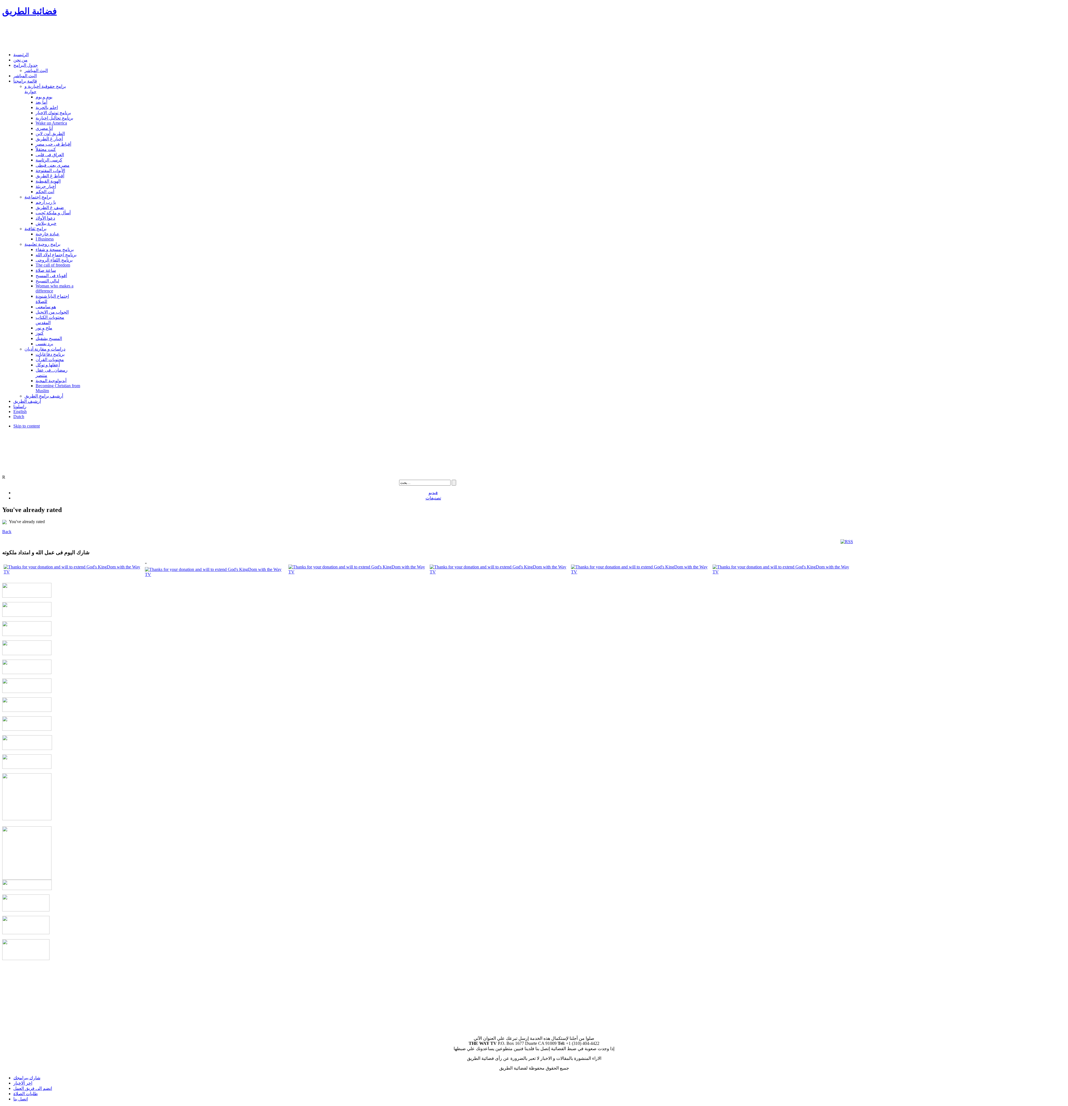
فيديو (433, 492)
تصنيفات (433, 498)
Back (6, 531)
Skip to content (26, 426)
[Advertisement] (103, 35)
